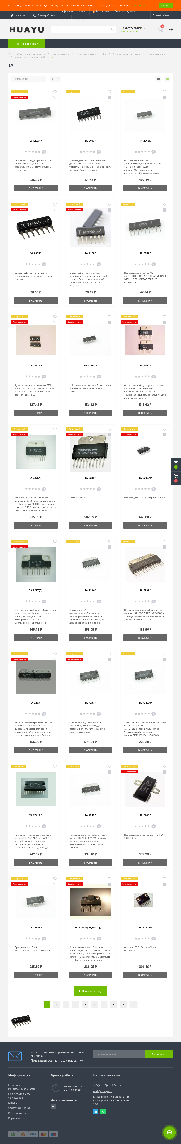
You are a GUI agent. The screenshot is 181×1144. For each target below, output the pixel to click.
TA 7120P (90, 253)
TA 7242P (90, 815)
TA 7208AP (145, 477)
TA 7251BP (145, 927)
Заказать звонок (130, 31)
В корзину (36, 188)
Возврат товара (17, 1113)
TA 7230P (90, 590)
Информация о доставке (73, 11)
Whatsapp (103, 1111)
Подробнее (140, 5)
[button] (176, 478)
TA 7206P (90, 477)
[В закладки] (55, 92)
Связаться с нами (19, 1108)
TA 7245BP (35, 927)
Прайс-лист (80, 19)
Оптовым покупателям (126, 11)
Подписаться (159, 1054)
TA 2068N (145, 140)
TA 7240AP (145, 702)
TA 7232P (145, 590)
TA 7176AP (90, 365)
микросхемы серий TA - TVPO (91, 53)
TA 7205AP (35, 477)
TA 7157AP (35, 365)
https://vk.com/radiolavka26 (53, 1106)
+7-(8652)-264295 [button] (105, 1085)
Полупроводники (60, 53)
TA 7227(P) (35, 590)
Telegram (95, 1111)
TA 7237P (90, 702)
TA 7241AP (35, 815)
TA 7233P (35, 702)
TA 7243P (145, 815)
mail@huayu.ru (102, 1091)
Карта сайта (15, 1118)
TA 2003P (90, 140)
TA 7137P (145, 253)
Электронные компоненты (31, 53)
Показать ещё (92, 991)
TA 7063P (35, 253)
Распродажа (102, 11)
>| (133, 1004)
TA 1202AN (36, 140)
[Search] (112, 29)
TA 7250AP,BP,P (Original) (90, 927)
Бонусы (64, 19)
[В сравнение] (55, 98)
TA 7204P (145, 365)
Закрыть (165, 5)
